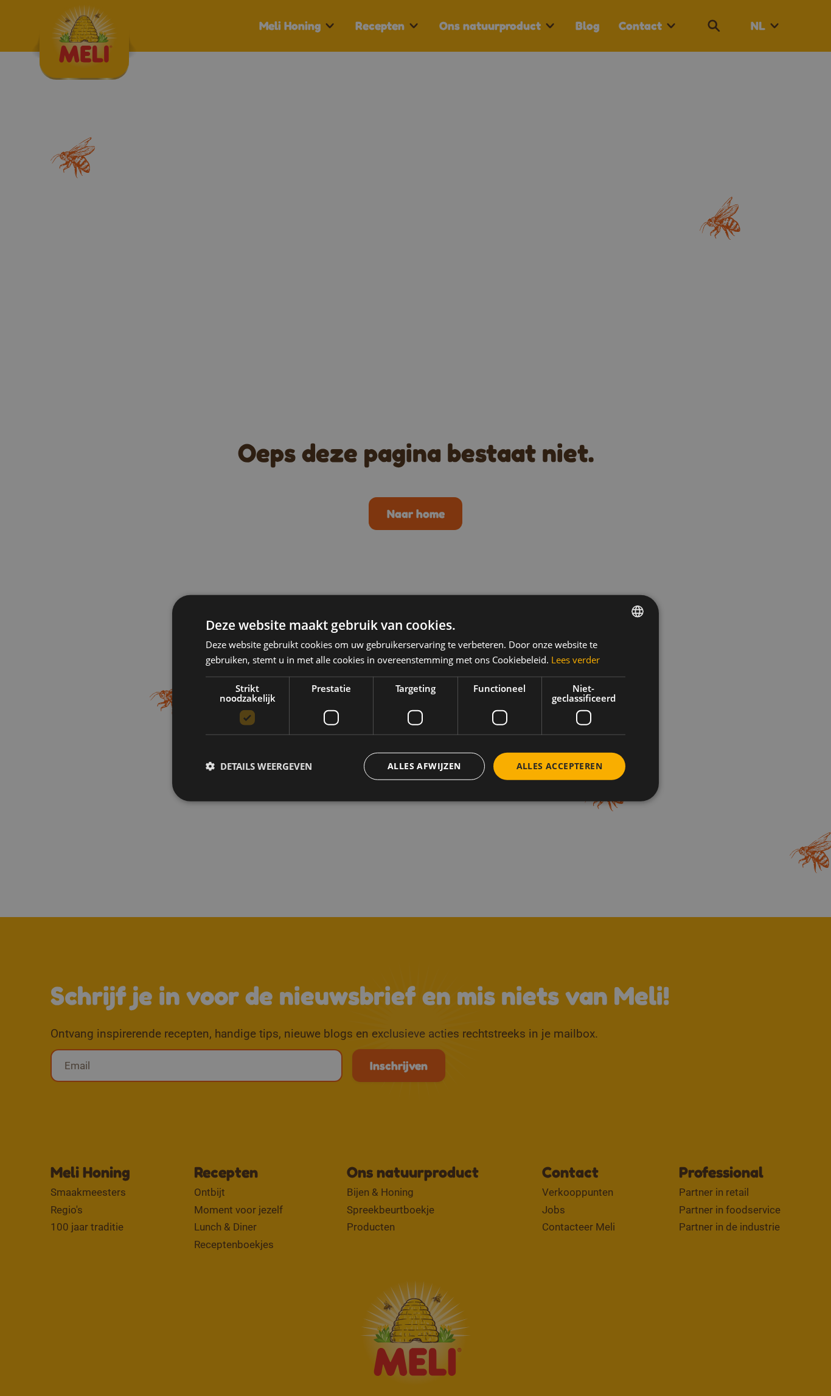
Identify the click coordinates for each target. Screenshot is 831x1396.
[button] (259, 766)
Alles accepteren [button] (559, 766)
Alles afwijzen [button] (424, 766)
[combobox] (637, 612)
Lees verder (575, 660)
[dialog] (415, 698)
